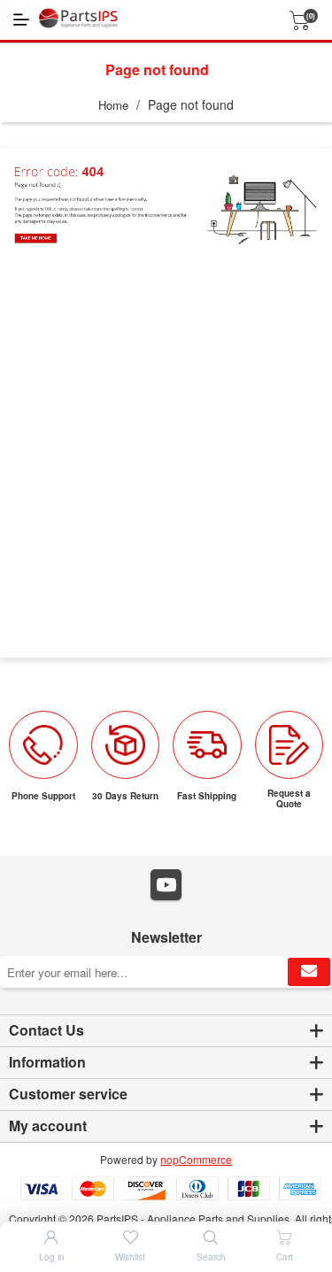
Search (211, 1257)
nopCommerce (196, 1159)
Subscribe (309, 972)
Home (113, 104)
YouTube (166, 884)
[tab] (166, 1031)
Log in (52, 1257)
